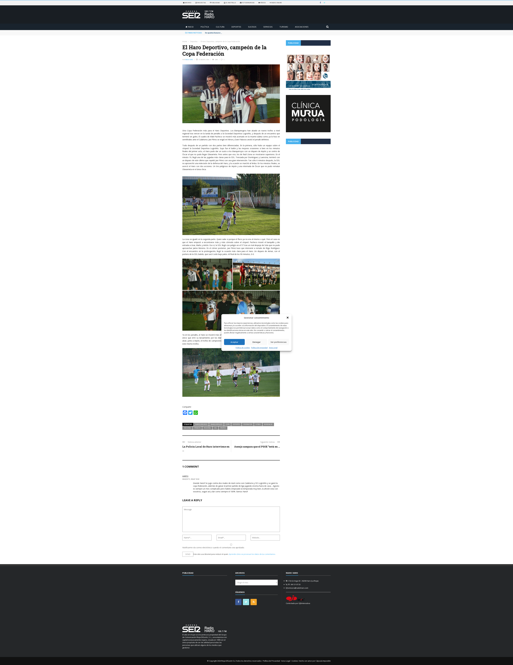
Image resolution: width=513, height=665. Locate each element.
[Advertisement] (308, 165)
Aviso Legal (273, 347)
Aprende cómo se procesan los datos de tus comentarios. (252, 554)
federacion (247, 424)
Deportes (236, 27)
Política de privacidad (259, 347)
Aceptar (234, 342)
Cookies (295, 661)
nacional (187, 428)
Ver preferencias (279, 342)
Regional (207, 428)
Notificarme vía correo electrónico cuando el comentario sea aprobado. (213, 547)
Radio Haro (189, 60)
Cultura (220, 27)
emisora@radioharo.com (298, 588)
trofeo (223, 428)
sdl (215, 428)
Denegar (256, 342)
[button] (287, 317)
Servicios (268, 27)
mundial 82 (268, 424)
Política (205, 27)
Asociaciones (301, 27)
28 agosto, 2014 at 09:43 (190, 479)
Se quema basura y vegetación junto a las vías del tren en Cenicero (235, 33)
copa (227, 424)
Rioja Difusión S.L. (228, 661)
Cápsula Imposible (323, 661)
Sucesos (252, 27)
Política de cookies (243, 347)
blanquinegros (201, 424)
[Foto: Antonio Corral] (207, 274)
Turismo (283, 27)
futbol (258, 424)
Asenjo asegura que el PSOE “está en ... (257, 446)
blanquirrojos (216, 424)
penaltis (197, 428)
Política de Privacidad (271, 661)
